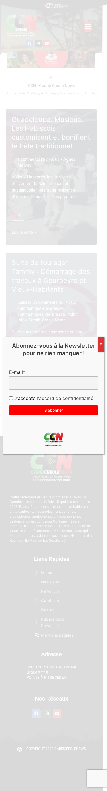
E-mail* (17, 372)
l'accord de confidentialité (64, 398)
